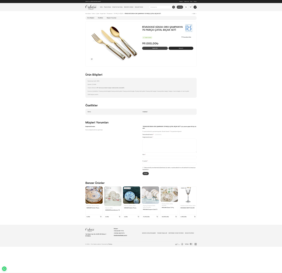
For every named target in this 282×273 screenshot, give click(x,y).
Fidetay (110, 244)
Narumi (94, 205)
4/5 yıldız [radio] (159, 134)
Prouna (145, 205)
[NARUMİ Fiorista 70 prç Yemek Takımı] (94, 195)
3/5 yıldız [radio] (158, 134)
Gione (167, 203)
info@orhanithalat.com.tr (120, 235)
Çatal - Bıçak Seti (101, 13)
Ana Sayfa (88, 13)
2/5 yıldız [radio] (157, 134)
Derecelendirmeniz (148, 134)
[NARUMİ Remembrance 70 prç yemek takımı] (112, 196)
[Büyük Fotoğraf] (92, 59)
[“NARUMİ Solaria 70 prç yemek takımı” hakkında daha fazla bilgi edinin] (138, 216)
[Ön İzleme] (101, 188)
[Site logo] (90, 7)
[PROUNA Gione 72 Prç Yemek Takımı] (169, 194)
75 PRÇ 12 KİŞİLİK (118, 13)
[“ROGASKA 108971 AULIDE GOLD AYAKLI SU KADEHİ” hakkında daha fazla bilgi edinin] (195, 216)
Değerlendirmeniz (148, 137)
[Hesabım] (186, 7)
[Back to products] (194, 14)
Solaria (130, 205)
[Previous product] (192, 14)
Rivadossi (109, 13)
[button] (157, 216)
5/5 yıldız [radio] (161, 134)
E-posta (145, 161)
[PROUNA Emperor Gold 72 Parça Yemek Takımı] (150, 195)
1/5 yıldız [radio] (156, 134)
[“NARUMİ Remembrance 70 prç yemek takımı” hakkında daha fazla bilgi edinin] (119, 216)
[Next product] (196, 14)
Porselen (89, 205)
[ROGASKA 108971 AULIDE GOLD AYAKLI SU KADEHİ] (188, 195)
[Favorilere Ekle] (101, 191)
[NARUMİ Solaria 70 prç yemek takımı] (131, 195)
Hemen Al (181, 48)
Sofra (93, 13)
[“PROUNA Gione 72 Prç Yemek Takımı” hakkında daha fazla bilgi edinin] (176, 216)
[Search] (173, 7)
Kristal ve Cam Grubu (186, 205)
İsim (144, 154)
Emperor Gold (151, 205)
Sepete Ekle (155, 48)
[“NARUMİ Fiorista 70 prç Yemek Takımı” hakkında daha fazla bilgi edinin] (101, 216)
